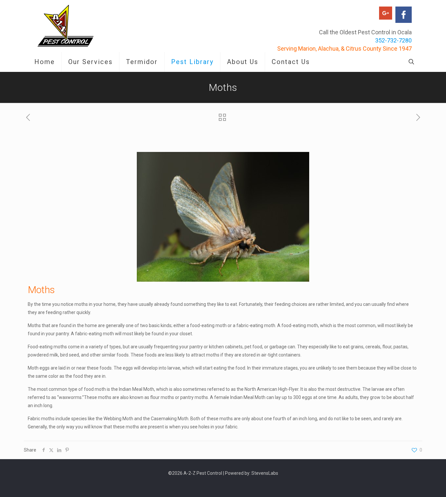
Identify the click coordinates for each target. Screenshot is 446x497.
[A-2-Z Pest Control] (66, 26)
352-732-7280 (393, 40)
